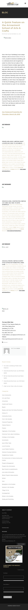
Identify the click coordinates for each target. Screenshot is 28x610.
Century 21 (5, 413)
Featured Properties (7, 422)
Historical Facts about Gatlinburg (10, 434)
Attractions (5, 342)
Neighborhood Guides (7, 455)
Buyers (4, 407)
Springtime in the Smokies (8, 484)
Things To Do (5, 490)
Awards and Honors (7, 404)
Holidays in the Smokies (8, 437)
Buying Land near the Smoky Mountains (12, 410)
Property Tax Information (8, 466)
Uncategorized (6, 493)
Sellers (4, 478)
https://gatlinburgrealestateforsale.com (12, 339)
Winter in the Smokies (7, 496)
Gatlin (9, 34)
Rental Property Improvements (10, 475)
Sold (3, 481)
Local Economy (6, 446)
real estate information (8, 472)
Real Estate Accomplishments (9, 469)
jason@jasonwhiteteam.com (17, 335)
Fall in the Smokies (7, 419)
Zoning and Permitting (8, 499)
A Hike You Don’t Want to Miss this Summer (13, 386)
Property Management (8, 463)
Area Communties (6, 395)
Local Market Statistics (8, 449)
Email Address (6, 584)
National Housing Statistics (9, 452)
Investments (5, 440)
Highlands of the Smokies (8, 431)
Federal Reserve (6, 425)
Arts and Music (6, 398)
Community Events (7, 416)
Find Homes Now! (5, 527)
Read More (21, 544)
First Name (5, 573)
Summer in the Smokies (8, 487)
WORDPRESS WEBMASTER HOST (14, 605)
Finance (4, 428)
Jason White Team (6, 443)
